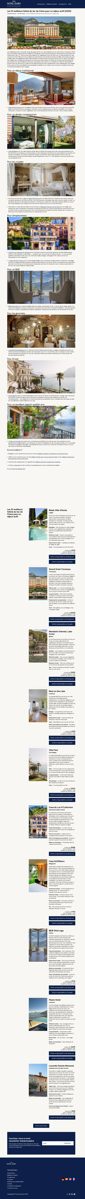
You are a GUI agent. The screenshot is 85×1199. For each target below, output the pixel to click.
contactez (17, 465)
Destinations (41, 4)
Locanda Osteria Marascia (16, 350)
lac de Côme (32, 52)
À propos (10, 1179)
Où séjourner (63, 4)
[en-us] (70, 1179)
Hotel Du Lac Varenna (15, 252)
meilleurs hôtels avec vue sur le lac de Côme (44, 457)
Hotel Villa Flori (12, 396)
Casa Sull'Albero (13, 151)
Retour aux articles (41, 1126)
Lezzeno (21, 260)
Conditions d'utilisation (14, 1186)
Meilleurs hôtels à (52, 4)
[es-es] (66, 1179)
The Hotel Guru (12, 1170)
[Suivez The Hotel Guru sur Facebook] (69, 1194)
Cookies (9, 1184)
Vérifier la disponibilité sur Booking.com (62, 557)
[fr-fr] (73, 1179)
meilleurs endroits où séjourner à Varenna (47, 462)
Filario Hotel (13, 260)
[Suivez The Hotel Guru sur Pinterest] (74, 1194)
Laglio (25, 198)
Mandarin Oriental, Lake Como (60, 632)
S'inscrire (67, 1143)
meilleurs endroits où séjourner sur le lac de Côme (53, 454)
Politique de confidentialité (15, 1181)
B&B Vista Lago (13, 306)
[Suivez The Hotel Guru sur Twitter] (67, 1194)
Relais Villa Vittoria (34, 198)
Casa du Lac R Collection (61, 807)
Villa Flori (53, 750)
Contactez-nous (12, 1188)
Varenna (27, 252)
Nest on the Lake (15, 441)
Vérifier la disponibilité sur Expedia (62, 562)
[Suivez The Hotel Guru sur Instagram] (72, 1194)
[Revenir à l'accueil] (14, 4)
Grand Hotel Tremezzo (15, 107)
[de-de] (63, 1179)
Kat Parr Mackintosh (19, 469)
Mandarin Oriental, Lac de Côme (50, 207)
